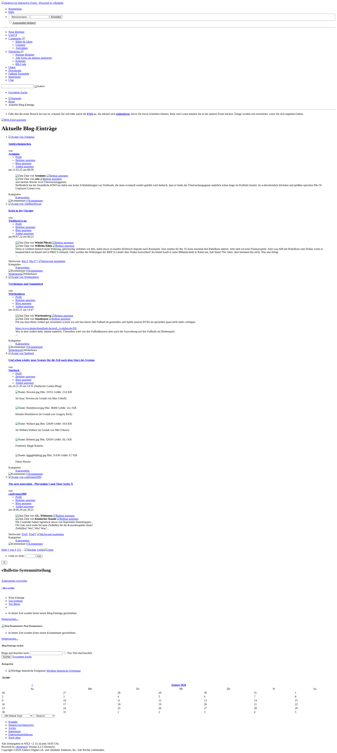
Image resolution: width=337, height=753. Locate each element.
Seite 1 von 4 (8, 549)
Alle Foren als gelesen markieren (33, 57)
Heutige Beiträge (24, 54)
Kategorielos (22, 197)
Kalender (20, 61)
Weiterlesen (14, 273)
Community (15, 38)
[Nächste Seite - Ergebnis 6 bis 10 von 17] (30, 549)
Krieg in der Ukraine (20, 210)
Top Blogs (14, 604)
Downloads (14, 70)
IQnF (25, 534)
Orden (11, 67)
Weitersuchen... (9, 619)
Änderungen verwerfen (14, 580)
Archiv (12, 728)
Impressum (14, 76)
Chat (11, 79)
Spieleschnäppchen (19, 143)
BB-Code (20, 64)
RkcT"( (33, 261)
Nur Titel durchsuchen (79, 652)
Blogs (11, 101)
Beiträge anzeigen (25, 160)
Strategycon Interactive (21, 724)
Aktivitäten (21, 48)
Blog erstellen (7, 588)
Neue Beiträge (16, 31)
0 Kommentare (34, 200)
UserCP (12, 35)
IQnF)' (32, 534)
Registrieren (15, 8)
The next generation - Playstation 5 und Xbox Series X (40, 483)
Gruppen (20, 44)
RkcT (25, 261)
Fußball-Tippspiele (18, 73)
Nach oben (14, 737)
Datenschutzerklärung (20, 734)
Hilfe (11, 12)
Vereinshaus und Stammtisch (25, 283)
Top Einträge (15, 600)
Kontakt (12, 721)
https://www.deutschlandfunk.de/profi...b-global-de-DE (46, 328)
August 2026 (178, 684)
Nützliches (14, 51)
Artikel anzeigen (24, 166)
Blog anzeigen (23, 163)
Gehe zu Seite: (16, 555)
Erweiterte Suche (17, 92)
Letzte (40, 549)
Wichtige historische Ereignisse (63, 670)
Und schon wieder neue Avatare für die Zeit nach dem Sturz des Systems (51, 360)
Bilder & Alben (23, 41)
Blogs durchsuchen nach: (15, 652)
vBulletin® (21, 746)
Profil (18, 157)
